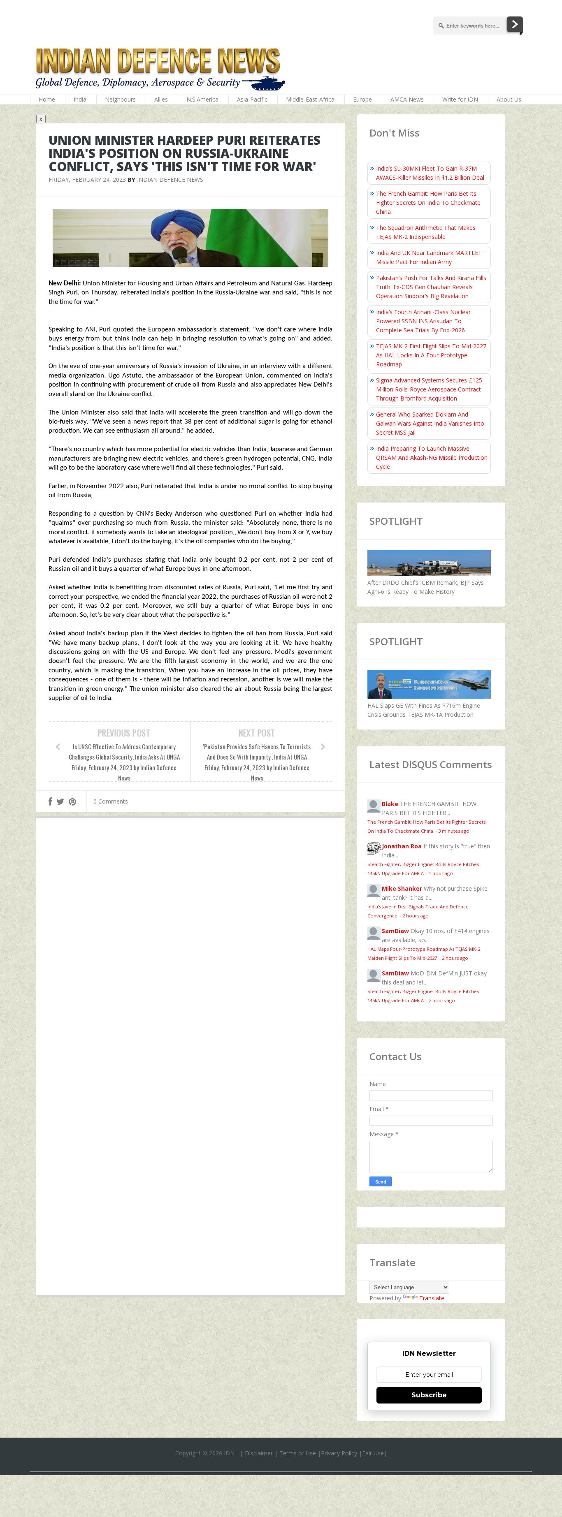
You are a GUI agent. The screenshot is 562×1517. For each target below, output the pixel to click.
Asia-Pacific (252, 99)
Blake (390, 804)
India (80, 99)
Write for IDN (460, 99)
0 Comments (110, 801)
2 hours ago (415, 916)
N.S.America (202, 99)
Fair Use (373, 1453)
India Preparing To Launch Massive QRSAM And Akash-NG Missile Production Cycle (432, 457)
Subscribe (429, 1395)
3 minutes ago (453, 831)
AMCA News (407, 99)
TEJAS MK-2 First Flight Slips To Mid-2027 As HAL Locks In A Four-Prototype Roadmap (431, 355)
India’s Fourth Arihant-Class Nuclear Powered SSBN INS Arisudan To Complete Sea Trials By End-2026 (423, 321)
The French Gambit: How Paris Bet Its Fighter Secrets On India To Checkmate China (428, 202)
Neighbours (120, 99)
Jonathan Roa (402, 846)
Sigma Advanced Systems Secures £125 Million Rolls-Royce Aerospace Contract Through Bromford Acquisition (429, 389)
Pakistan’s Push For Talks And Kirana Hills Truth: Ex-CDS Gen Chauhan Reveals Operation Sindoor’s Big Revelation (431, 287)
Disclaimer (259, 1453)
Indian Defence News (170, 179)
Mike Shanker (402, 888)
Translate (431, 1298)
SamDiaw (395, 931)
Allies (161, 99)
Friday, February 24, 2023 (87, 179)
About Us (509, 99)
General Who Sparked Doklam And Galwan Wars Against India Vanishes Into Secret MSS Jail (430, 423)
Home (47, 99)
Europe (362, 99)
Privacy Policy (339, 1453)
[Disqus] (190, 944)
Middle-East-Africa (310, 99)
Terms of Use (297, 1453)
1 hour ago (441, 873)
